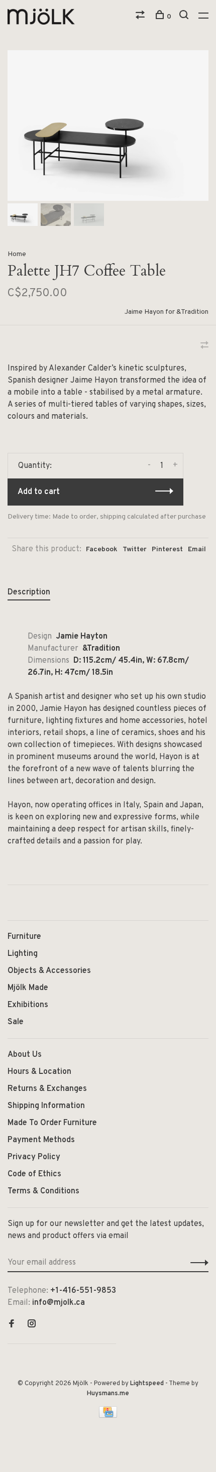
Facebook (102, 549)
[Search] (185, 17)
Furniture (24, 937)
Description (29, 592)
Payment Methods (41, 1140)
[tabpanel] (108, 125)
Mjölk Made (28, 988)
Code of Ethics (34, 1174)
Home (17, 254)
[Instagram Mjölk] (32, 1325)
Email (197, 549)
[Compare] (141, 17)
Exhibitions (28, 1005)
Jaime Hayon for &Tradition (166, 312)
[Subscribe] (196, 1263)
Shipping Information (46, 1106)
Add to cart (39, 492)
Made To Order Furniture (52, 1123)
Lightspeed (147, 1384)
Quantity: (35, 466)
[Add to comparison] (204, 346)
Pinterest (167, 549)
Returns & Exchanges (47, 1089)
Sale (16, 1022)
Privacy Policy (34, 1157)
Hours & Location (39, 1072)
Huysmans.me (108, 1394)
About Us (25, 1055)
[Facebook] (12, 1325)
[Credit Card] (108, 1416)
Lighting (23, 954)
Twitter (135, 549)
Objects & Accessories (49, 971)
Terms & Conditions (43, 1191)
